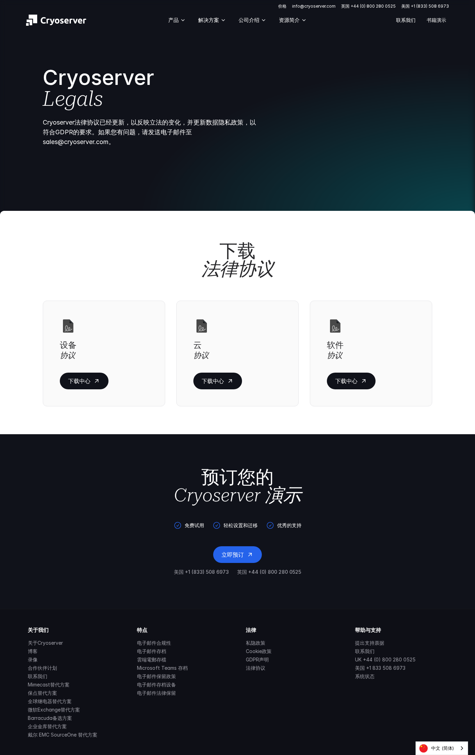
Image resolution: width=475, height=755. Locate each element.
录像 (33, 659)
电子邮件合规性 (154, 643)
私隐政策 (255, 643)
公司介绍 (249, 20)
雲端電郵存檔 (151, 659)
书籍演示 (436, 20)
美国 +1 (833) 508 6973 (425, 6)
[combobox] (442, 748)
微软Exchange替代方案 (54, 710)
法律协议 (255, 668)
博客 (33, 651)
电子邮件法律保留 (156, 693)
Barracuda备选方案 (50, 718)
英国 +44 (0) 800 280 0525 (368, 6)
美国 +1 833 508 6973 (380, 668)
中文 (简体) (442, 748)
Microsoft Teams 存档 (162, 668)
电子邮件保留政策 (156, 676)
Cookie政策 (259, 651)
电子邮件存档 (151, 651)
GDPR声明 (257, 659)
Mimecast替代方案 (49, 685)
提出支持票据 (369, 643)
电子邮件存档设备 (156, 685)
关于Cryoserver (45, 643)
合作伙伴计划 (42, 668)
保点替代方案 (42, 693)
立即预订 (233, 554)
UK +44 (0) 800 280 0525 (385, 659)
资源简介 (289, 20)
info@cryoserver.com (314, 6)
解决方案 (208, 20)
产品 (173, 20)
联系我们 (406, 20)
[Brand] (56, 20)
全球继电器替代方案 (50, 701)
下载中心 (79, 381)
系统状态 (365, 676)
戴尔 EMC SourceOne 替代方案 (62, 735)
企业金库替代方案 (47, 726)
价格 (282, 6)
